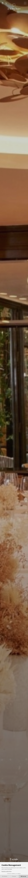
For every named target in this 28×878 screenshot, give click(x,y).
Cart (6, 3)
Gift (3, 3)
